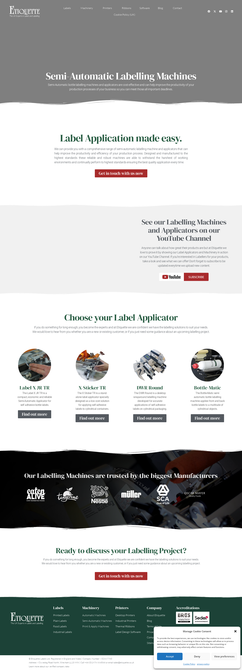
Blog (160, 8)
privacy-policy (203, 664)
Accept (170, 656)
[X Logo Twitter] (214, 11)
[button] (235, 631)
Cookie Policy (189, 664)
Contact (177, 8)
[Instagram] (226, 11)
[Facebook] (208, 11)
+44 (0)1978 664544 (95, 662)
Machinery (87, 8)
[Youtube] (220, 11)
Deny (197, 656)
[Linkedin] (231, 11)
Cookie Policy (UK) (124, 14)
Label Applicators (187, 252)
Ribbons (126, 8)
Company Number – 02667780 (97, 658)
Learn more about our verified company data (49, 666)
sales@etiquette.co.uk (124, 662)
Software (144, 8)
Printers (107, 8)
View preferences (224, 656)
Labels (67, 8)
